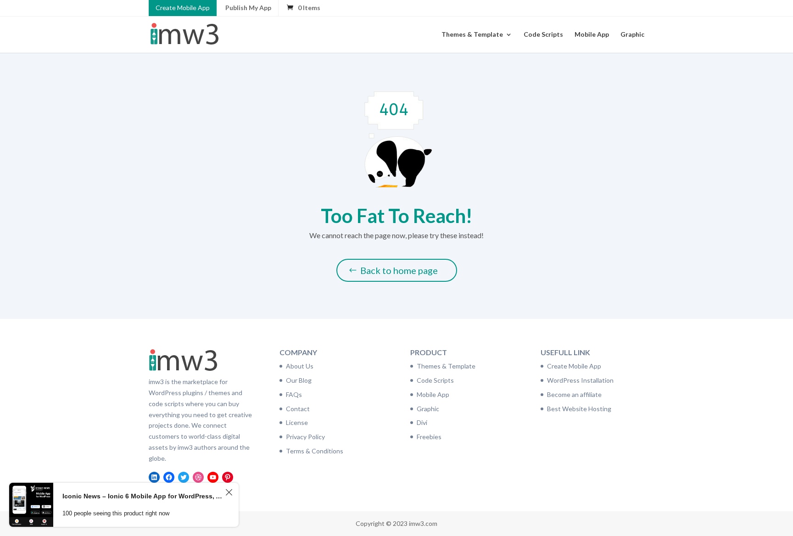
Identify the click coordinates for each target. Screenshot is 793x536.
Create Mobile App (183, 7)
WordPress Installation (580, 380)
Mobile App (592, 34)
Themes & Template (472, 34)
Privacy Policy (305, 437)
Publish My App (248, 7)
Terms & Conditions (314, 451)
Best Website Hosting (579, 409)
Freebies (429, 437)
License (297, 422)
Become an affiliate (574, 394)
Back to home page (399, 270)
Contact (298, 409)
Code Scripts (543, 34)
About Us (299, 366)
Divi (422, 422)
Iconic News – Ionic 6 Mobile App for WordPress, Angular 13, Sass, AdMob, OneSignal (142, 496)
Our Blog (299, 380)
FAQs (294, 394)
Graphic (632, 34)
